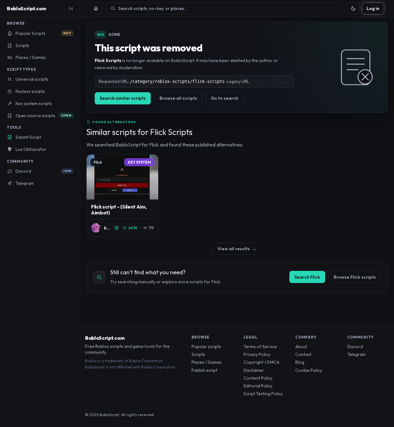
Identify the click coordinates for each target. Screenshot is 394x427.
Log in (373, 8)
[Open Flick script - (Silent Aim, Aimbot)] (122, 196)
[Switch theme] (353, 8)
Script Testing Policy (263, 393)
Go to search (224, 98)
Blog (299, 362)
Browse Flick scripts (355, 277)
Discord (355, 346)
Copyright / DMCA (261, 362)
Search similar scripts (123, 98)
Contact (303, 354)
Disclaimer (254, 370)
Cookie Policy (308, 370)
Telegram (356, 354)
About (301, 346)
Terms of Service (260, 346)
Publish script (204, 370)
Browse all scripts (178, 98)
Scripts (198, 354)
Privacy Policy (257, 354)
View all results (237, 249)
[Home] (96, 8)
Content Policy (258, 378)
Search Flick (307, 277)
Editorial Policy (258, 386)
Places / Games (207, 362)
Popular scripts (206, 346)
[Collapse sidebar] (71, 8)
